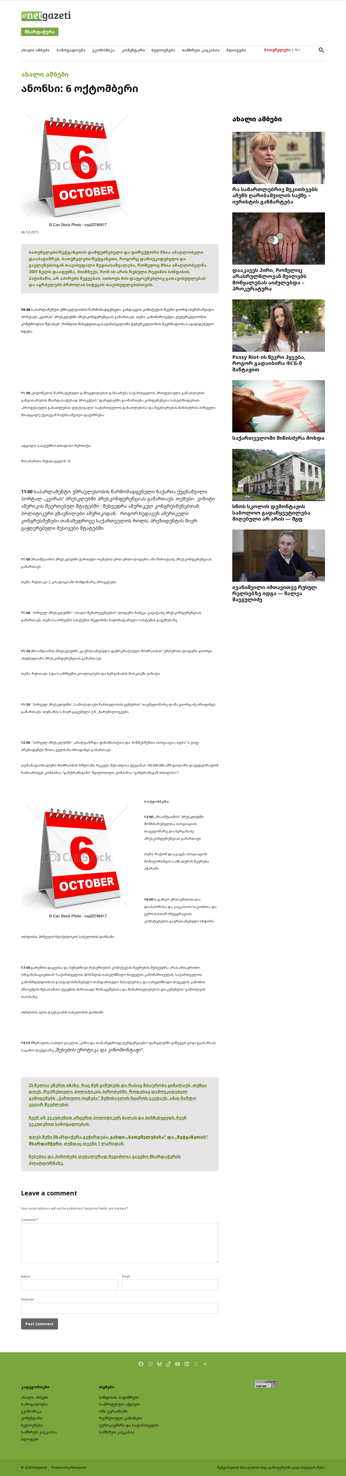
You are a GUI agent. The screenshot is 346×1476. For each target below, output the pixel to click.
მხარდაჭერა (40, 32)
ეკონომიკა (103, 50)
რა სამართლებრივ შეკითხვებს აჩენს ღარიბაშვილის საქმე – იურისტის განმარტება (275, 195)
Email (126, 1276)
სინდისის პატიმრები (119, 1397)
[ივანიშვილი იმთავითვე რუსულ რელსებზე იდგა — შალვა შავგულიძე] (278, 556)
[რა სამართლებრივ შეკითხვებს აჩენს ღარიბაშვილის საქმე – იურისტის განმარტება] (278, 158)
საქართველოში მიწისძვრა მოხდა (278, 437)
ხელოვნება (163, 50)
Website (27, 1299)
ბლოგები (236, 50)
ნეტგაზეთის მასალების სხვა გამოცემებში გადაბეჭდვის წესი (271, 1467)
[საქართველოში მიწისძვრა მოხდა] (278, 407)
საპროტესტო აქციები (119, 1404)
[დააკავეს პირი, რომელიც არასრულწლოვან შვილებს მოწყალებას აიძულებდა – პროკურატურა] (278, 239)
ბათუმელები (277, 49)
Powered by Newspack (69, 1467)
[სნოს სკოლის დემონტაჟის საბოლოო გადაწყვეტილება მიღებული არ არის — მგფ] (278, 475)
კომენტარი (133, 50)
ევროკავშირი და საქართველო (128, 1425)
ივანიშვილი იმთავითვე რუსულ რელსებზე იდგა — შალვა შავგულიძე (274, 593)
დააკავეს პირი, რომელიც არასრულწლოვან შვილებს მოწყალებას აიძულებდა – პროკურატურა (269, 279)
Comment (29, 1220)
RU (297, 49)
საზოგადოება (71, 50)
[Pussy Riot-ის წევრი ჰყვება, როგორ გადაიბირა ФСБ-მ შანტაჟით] (278, 326)
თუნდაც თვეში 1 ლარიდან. (94, 1143)
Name (25, 1276)
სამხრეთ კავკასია (201, 50)
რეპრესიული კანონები (120, 1418)
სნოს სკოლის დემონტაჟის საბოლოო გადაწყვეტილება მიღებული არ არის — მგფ (271, 512)
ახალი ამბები (35, 50)
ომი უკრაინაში (113, 1411)
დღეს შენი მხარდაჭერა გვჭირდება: (69, 1137)
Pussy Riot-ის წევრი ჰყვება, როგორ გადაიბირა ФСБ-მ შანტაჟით (268, 363)
